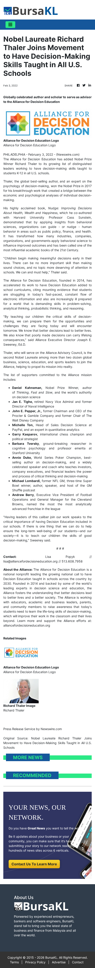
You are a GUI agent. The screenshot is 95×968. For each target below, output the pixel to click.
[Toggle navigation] (10, 24)
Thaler (7, 181)
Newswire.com (67, 154)
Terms (14, 962)
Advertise (59, 962)
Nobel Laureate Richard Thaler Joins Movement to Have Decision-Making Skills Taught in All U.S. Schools (47, 742)
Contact (78, 962)
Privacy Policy (35, 962)
